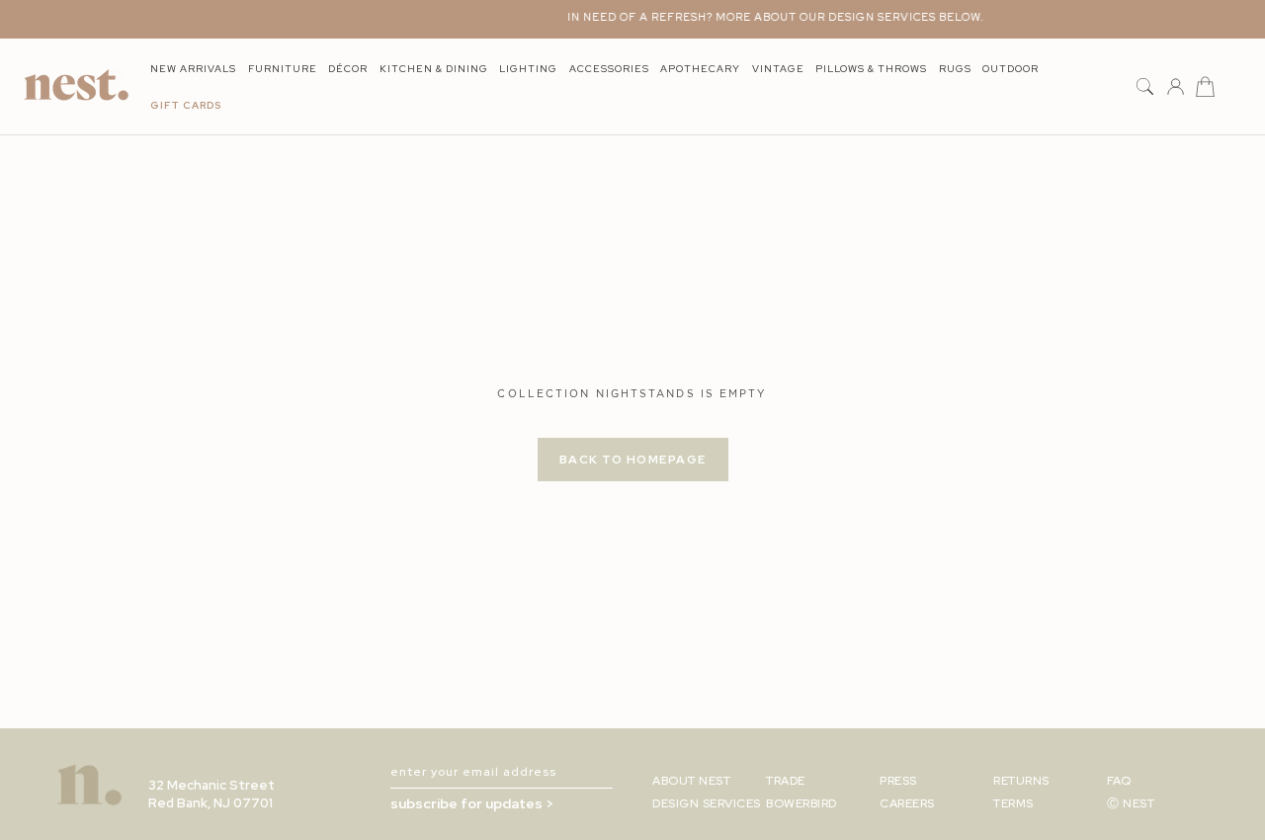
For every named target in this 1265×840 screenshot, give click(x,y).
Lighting (528, 68)
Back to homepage (633, 459)
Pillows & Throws (871, 68)
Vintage (778, 68)
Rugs (955, 68)
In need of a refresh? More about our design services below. (767, 17)
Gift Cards (185, 105)
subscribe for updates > (471, 803)
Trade (785, 781)
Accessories (609, 68)
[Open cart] (1205, 87)
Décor (348, 68)
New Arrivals (193, 68)
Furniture (282, 68)
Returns (1021, 781)
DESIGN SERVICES (706, 803)
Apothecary (700, 68)
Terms (1013, 803)
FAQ (1119, 781)
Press (898, 781)
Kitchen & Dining (434, 68)
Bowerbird (801, 803)
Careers (907, 803)
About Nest (691, 781)
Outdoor (1010, 68)
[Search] (1145, 87)
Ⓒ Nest (1130, 803)
